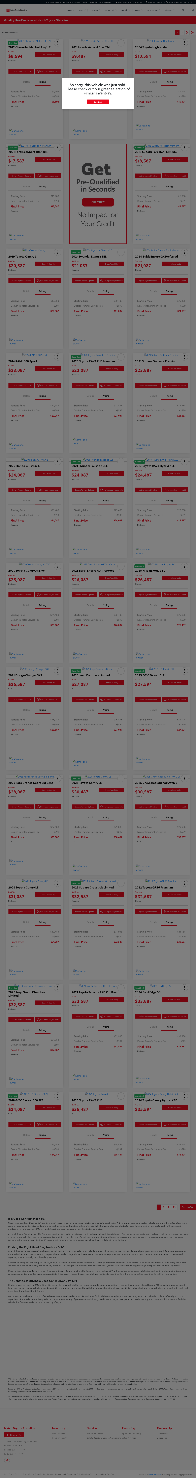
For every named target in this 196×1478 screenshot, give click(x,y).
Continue (98, 102)
